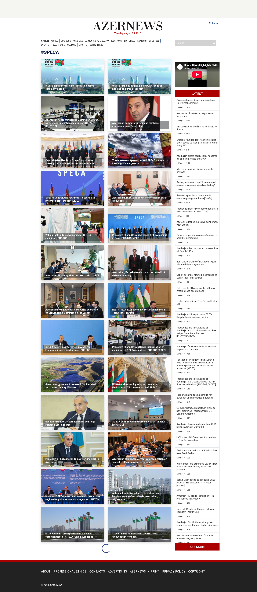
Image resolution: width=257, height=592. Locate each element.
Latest (197, 93)
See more (197, 547)
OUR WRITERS (96, 45)
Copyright (196, 571)
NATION (45, 41)
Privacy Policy (173, 571)
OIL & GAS (78, 41)
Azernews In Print (144, 571)
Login (214, 23)
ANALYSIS (141, 41)
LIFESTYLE (154, 41)
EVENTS (45, 45)
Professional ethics (70, 571)
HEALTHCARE (58, 45)
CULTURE (71, 45)
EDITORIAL (129, 41)
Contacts (97, 571)
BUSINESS (66, 41)
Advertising (117, 571)
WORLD (54, 41)
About (46, 571)
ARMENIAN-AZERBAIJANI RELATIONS (103, 41)
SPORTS (83, 45)
